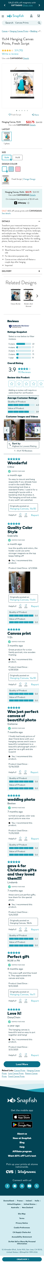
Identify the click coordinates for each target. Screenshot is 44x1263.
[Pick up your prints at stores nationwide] (9, 1171)
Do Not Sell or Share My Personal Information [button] (22, 1242)
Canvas (5, 31)
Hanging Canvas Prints (19, 31)
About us (22, 1133)
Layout (6, 129)
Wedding (33, 31)
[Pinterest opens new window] (23, 1184)
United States (30, 1204)
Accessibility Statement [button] (22, 1237)
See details (6, 213)
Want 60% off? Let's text (22, 1155)
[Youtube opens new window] (30, 1184)
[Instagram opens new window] (16, 1184)
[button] (3, 16)
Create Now (22, 1259)
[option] (7, 138)
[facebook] (8, 1184)
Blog (22, 1142)
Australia (15, 1207)
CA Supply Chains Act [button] (22, 1232)
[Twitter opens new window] (38, 1184)
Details (26, 58)
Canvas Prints (19, 1070)
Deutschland (8, 1201)
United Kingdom (14, 1204)
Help (22, 1146)
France (20, 1201)
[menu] (35, 114)
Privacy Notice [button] (22, 1223)
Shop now (28, 5)
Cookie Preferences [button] (22, 1227)
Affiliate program (22, 1151)
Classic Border (16, 304)
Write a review (10, 53)
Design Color (9, 164)
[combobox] (22, 22)
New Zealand (27, 1207)
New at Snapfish (22, 1138)
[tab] (27, 110)
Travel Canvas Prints (16, 1076)
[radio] (4, 169)
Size (4, 152)
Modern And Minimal (28, 305)
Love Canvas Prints (16, 1073)
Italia (37, 1201)
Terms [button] (21, 1218)
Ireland (29, 1201)
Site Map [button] (22, 1214)
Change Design (29, 179)
